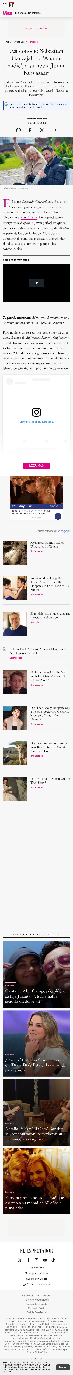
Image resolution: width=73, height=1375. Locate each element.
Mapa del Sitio (36, 1267)
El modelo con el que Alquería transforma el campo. (50, 615)
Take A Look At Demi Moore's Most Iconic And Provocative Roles (38, 651)
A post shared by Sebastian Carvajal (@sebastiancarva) (37, 460)
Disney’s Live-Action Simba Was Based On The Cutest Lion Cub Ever (48, 747)
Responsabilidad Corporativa (36, 1295)
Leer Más (36, 465)
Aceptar (63, 1367)
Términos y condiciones (36, 1300)
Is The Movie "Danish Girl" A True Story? (50, 780)
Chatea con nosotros (38, 1284)
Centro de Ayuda (36, 1308)
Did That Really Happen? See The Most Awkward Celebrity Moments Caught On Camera (50, 713)
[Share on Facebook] (29, 130)
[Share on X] (42, 130)
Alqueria (34, 622)
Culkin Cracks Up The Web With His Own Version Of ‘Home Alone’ (48, 676)
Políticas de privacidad (36, 1304)
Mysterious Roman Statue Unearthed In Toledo (47, 544)
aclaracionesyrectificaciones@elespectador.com (36, 1338)
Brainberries (36, 551)
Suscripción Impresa (36, 1273)
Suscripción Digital (36, 1278)
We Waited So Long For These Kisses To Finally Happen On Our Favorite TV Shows (49, 584)
